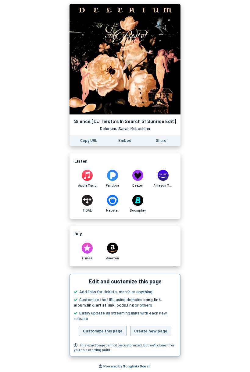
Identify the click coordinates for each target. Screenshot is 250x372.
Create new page (150, 330)
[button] (125, 315)
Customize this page (103, 330)
